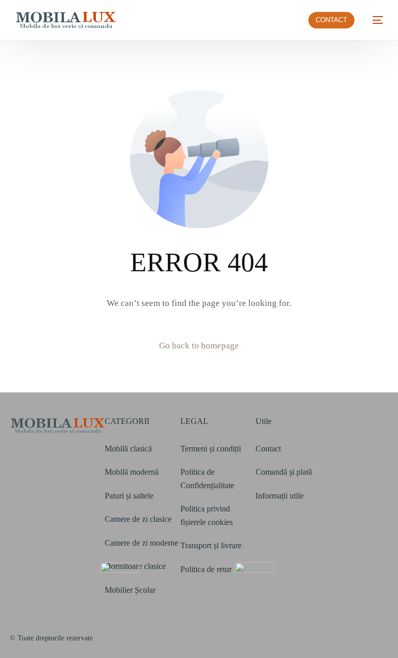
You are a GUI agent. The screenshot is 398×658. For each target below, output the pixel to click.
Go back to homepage (199, 345)
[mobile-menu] (374, 20)
